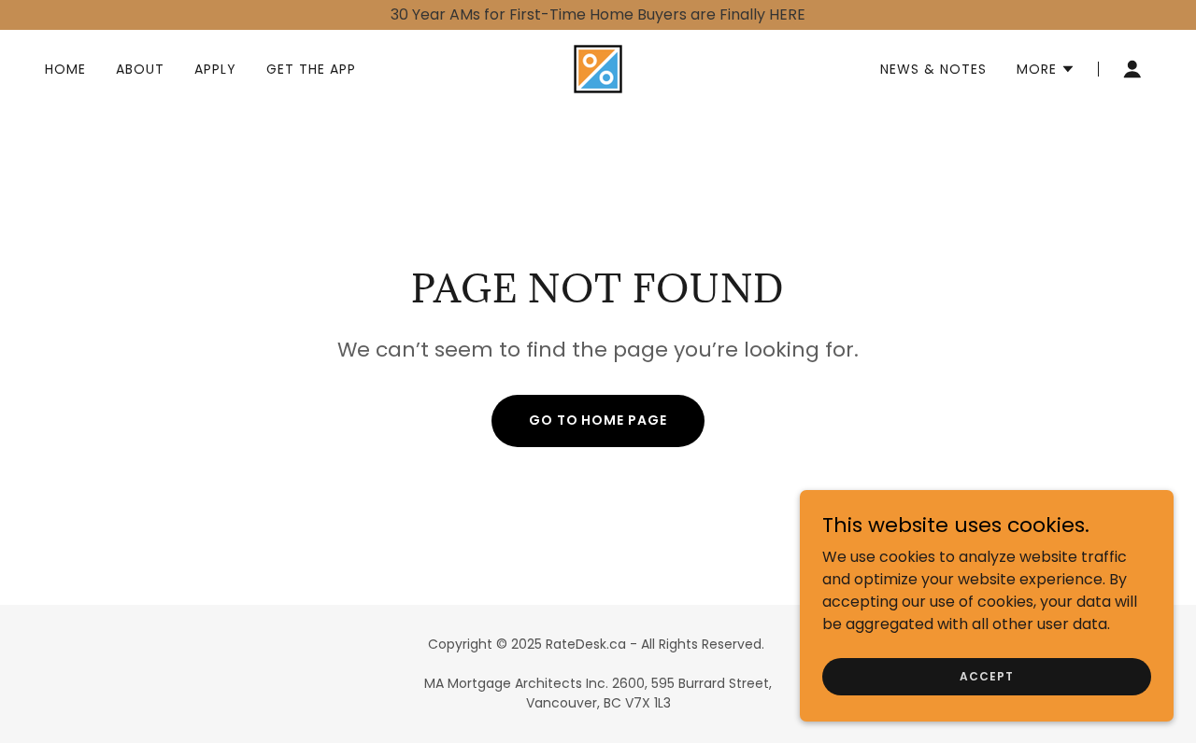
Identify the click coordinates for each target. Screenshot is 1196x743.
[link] (598, 67)
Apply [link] (215, 69)
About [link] (140, 69)
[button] (1046, 69)
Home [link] (65, 69)
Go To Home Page (598, 420)
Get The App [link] (311, 69)
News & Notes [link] (933, 69)
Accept (986, 675)
